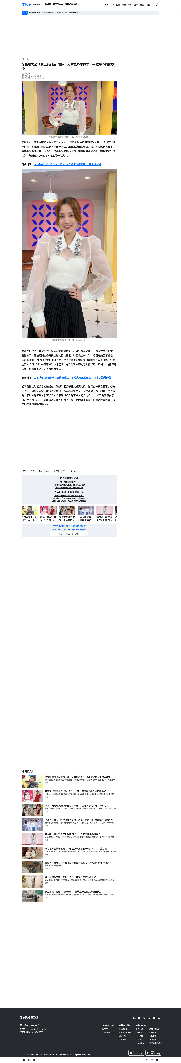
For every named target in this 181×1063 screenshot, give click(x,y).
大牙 (47, 471)
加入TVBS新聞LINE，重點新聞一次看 (69, 529)
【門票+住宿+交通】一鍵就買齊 (69, 487)
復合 (40, 471)
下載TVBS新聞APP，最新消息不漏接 (69, 526)
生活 (118, 4)
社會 (142, 4)
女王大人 (74, 471)
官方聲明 (152, 1039)
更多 (149, 4)
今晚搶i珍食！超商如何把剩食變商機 (69, 498)
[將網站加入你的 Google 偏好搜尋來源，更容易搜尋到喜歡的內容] (69, 533)
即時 (112, 4)
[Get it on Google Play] (153, 1053)
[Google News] (158, 1018)
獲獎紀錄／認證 (155, 1043)
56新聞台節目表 (108, 1032)
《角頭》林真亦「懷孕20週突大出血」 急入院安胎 (48, 12)
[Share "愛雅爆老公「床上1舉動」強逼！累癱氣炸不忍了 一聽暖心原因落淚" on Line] (24, 1060)
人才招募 (139, 1036)
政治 (124, 4)
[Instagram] (149, 1018)
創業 (32, 471)
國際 (136, 4)
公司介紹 (139, 1029)
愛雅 (64, 471)
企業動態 (139, 1032)
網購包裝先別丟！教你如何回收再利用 (69, 501)
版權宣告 (122, 1039)
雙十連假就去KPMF (69, 481)
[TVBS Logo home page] (31, 4)
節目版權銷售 (154, 1029)
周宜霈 (56, 471)
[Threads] (144, 1018)
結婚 (25, 471)
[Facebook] (134, 1018)
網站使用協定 (124, 1036)
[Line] (139, 1018)
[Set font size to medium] (152, 1059)
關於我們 (105, 1029)
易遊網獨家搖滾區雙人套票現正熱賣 (69, 484)
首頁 (106, 4)
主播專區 (139, 1039)
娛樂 (130, 4)
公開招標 (152, 1032)
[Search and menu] (157, 4)
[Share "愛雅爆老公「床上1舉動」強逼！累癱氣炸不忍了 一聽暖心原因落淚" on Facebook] (34, 1060)
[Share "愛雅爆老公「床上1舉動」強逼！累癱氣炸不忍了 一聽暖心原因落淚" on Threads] (29, 1060)
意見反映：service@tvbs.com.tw (33, 1029)
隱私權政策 (123, 1029)
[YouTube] (154, 1018)
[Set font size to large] (157, 1059)
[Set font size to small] (147, 1059)
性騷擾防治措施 (125, 1032)
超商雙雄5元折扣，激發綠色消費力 (69, 495)
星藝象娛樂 (140, 1043)
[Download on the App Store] (136, 1053)
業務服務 (152, 1036)
